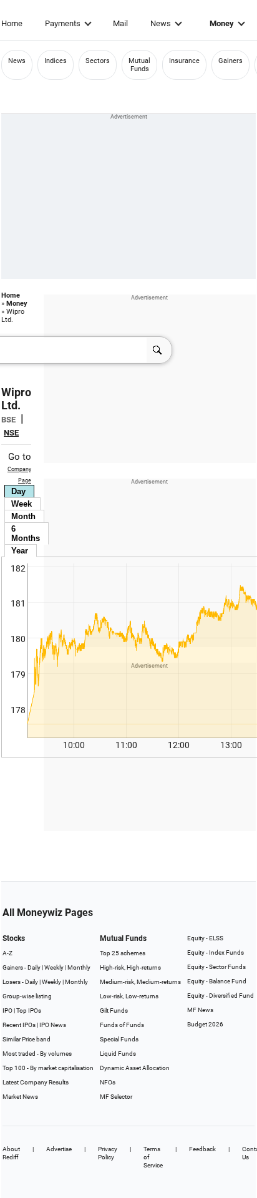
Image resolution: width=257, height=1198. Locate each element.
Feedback (202, 1149)
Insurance (184, 61)
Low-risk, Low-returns (129, 996)
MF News (200, 1010)
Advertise (59, 1149)
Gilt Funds (114, 1010)
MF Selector (116, 1097)
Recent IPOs (19, 1025)
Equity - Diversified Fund (220, 995)
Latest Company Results (35, 1082)
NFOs (107, 1082)
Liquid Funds (118, 1053)
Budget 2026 (205, 1024)
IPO (7, 1010)
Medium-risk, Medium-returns (140, 982)
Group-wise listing (27, 996)
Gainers (230, 61)
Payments (62, 23)
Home (11, 23)
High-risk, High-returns (130, 967)
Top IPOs (28, 1010)
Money (222, 23)
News (160, 23)
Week (21, 504)
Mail (120, 23)
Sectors (97, 61)
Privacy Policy (107, 1153)
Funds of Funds (122, 1025)
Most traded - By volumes (37, 1053)
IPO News (52, 1025)
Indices (55, 61)
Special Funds (119, 1039)
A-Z (7, 953)
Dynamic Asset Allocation (135, 1068)
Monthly (78, 967)
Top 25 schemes (122, 953)
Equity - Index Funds (215, 952)
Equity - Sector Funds (216, 967)
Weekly (54, 967)
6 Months (25, 533)
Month (23, 516)
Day (18, 491)
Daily (34, 967)
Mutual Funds (139, 65)
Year (19, 550)
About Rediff (11, 1153)
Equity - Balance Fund (216, 981)
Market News (20, 1097)
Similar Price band (26, 1039)
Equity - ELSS (205, 938)
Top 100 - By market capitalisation (48, 1068)
